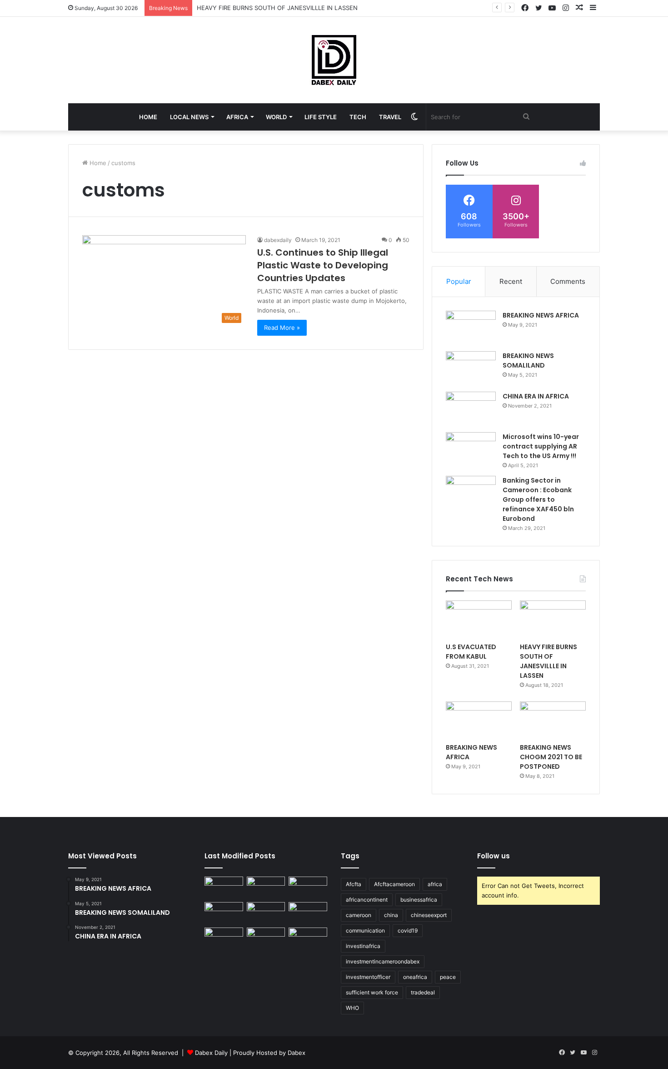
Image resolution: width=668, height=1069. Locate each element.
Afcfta (353, 884)
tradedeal (423, 992)
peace (448, 976)
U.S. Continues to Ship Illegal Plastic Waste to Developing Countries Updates (322, 265)
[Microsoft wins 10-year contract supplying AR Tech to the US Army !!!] (471, 449)
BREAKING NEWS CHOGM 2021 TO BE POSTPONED (551, 757)
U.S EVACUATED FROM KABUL (471, 651)
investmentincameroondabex (382, 961)
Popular (458, 281)
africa (435, 884)
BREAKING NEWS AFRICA (541, 315)
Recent (510, 281)
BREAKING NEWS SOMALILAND (528, 360)
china (391, 915)
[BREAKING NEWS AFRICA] (471, 328)
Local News (189, 117)
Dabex (296, 1052)
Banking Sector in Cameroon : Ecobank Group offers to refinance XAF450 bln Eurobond (538, 499)
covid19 (408, 930)
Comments (567, 281)
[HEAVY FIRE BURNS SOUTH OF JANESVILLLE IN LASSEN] (553, 619)
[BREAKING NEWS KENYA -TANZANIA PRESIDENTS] (308, 913)
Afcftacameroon (394, 884)
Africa (237, 117)
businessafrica (418, 899)
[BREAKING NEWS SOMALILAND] (471, 368)
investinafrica (363, 946)
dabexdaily (278, 240)
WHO (352, 1007)
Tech (357, 117)
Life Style (320, 117)
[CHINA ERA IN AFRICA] (471, 409)
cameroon (358, 915)
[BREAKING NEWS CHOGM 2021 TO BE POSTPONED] (553, 720)
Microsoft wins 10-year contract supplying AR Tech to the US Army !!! (541, 446)
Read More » (282, 327)
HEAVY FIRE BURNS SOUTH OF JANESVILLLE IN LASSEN (277, 7)
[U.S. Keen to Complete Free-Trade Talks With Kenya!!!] (266, 938)
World (276, 117)
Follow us (493, 856)
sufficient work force (372, 992)
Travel (390, 117)
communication (365, 930)
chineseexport (429, 915)
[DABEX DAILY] (334, 60)
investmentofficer (368, 976)
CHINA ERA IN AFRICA (536, 396)
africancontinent (367, 899)
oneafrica (415, 976)
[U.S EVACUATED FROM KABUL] (479, 619)
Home (148, 117)
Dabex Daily (211, 1052)
